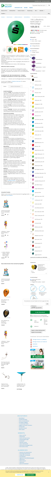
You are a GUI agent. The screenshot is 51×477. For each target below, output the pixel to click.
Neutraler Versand (23, 428)
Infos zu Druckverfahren (24, 421)
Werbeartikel (22, 436)
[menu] (25, 12)
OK (47, 303)
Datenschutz (22, 459)
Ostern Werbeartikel (23, 443)
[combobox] (40, 5)
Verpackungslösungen (24, 439)
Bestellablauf (21, 418)
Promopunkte (22, 426)
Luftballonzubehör (11, 180)
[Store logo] (6, 6)
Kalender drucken (23, 442)
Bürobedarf (21, 441)
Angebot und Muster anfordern (25, 425)
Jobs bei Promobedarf (23, 463)
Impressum (21, 462)
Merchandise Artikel (23, 446)
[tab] (5, 86)
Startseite (3, 17)
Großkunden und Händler (24, 455)
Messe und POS (22, 435)
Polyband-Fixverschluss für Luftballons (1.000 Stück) (5, 385)
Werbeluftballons (27, 17)
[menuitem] (4, 10)
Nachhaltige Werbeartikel (24, 453)
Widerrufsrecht (22, 460)
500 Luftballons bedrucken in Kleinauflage (5, 322)
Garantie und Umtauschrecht (25, 452)
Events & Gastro (9, 17)
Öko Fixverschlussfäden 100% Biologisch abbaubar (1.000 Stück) (5, 363)
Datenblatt (35, 344)
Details (4, 86)
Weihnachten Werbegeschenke (25, 445)
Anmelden (37, 1)
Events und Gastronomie (24, 438)
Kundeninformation (23, 419)
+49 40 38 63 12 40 (18, 7)
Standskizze (35, 346)
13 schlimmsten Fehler (23, 423)
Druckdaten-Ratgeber (23, 422)
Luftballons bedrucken (18, 17)
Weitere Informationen (15, 86)
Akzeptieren (30, 474)
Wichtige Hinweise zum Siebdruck (40, 341)
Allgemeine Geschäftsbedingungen (26, 458)
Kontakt (25, 7)
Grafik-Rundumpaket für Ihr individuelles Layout (5, 212)
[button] (4, 49)
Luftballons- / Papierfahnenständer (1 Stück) (5, 232)
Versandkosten (22, 456)
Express (31, 7)
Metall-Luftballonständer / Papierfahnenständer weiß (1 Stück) (6, 254)
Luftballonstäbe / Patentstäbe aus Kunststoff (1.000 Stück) (21, 385)
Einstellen (20, 474)
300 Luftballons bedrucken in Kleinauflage (5, 301)
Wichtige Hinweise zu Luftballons (40, 339)
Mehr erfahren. (38, 472)
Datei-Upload (21, 429)
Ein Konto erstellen (46, 1)
